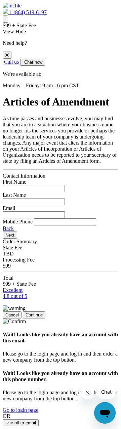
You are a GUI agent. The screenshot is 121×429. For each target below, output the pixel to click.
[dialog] (60, 64)
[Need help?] (5, 19)
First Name (14, 182)
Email (9, 208)
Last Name (14, 195)
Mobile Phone (18, 221)
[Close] (7, 55)
